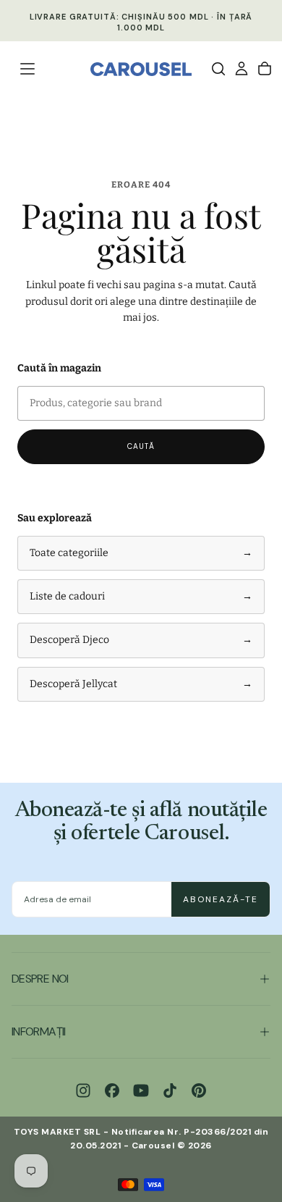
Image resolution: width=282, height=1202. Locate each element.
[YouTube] (141, 1090)
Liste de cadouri (141, 596)
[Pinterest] (199, 1090)
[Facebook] (112, 1090)
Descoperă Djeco (141, 640)
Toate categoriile (141, 553)
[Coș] (264, 69)
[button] (27, 69)
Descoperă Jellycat (141, 684)
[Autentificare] (241, 69)
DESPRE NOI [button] (40, 978)
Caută (141, 446)
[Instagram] (83, 1090)
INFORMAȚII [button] (39, 1031)
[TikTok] (170, 1090)
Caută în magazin (59, 368)
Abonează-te (220, 899)
